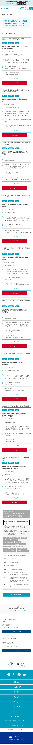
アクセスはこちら (16, 631)
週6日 (15, 539)
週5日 (10, 539)
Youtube (24, 674)
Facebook (9, 674)
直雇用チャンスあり (22, 550)
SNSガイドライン (16, 711)
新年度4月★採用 (9, 544)
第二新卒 (7, 546)
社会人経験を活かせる (10, 548)
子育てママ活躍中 (22, 548)
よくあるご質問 (16, 687)
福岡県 (4, 43)
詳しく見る (16, 78)
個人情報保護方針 (16, 716)
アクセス (16, 697)
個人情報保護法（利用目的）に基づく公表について (16, 720)
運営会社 (16, 682)
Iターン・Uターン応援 (16, 546)
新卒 (23, 544)
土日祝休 (18, 542)
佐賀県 (4, 95)
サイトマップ (16, 707)
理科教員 (17, 537)
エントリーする (14, 82)
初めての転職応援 (9, 542)
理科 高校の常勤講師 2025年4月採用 (15, 527)
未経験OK (17, 544)
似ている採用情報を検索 (16, 594)
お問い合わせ (16, 702)
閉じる (31, 3)
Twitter (14, 674)
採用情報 (16, 692)
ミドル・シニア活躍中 (10, 550)
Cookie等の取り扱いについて (16, 725)
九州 (6, 537)
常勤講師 (11, 43)
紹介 (17, 43)
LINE (19, 674)
